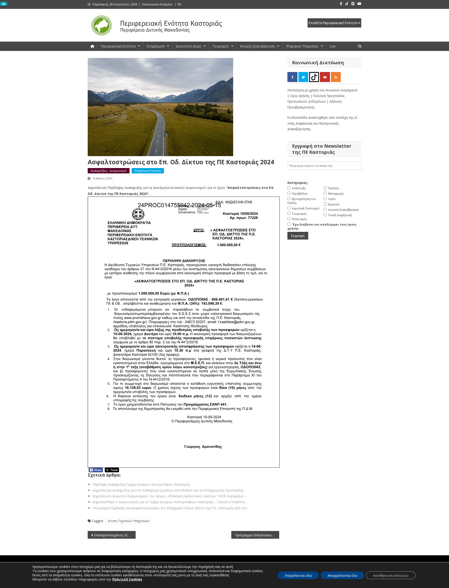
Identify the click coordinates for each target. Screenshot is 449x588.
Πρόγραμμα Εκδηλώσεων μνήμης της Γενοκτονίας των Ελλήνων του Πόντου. (257, 535)
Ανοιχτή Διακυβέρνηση (257, 46)
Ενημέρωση (156, 46)
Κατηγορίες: (297, 182)
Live (332, 46)
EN (179, 4)
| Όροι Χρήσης (299, 95)
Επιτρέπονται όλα (298, 575)
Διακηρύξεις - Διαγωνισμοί (109, 171)
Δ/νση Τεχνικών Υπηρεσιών (129, 521)
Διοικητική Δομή (188, 46)
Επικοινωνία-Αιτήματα (157, 4)
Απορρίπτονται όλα (342, 575)
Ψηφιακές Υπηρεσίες (302, 46)
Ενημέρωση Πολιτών (147, 171)
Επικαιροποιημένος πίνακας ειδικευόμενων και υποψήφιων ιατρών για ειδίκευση (115, 535)
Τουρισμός (220, 46)
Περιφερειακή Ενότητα (118, 46)
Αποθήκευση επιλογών (391, 575)
